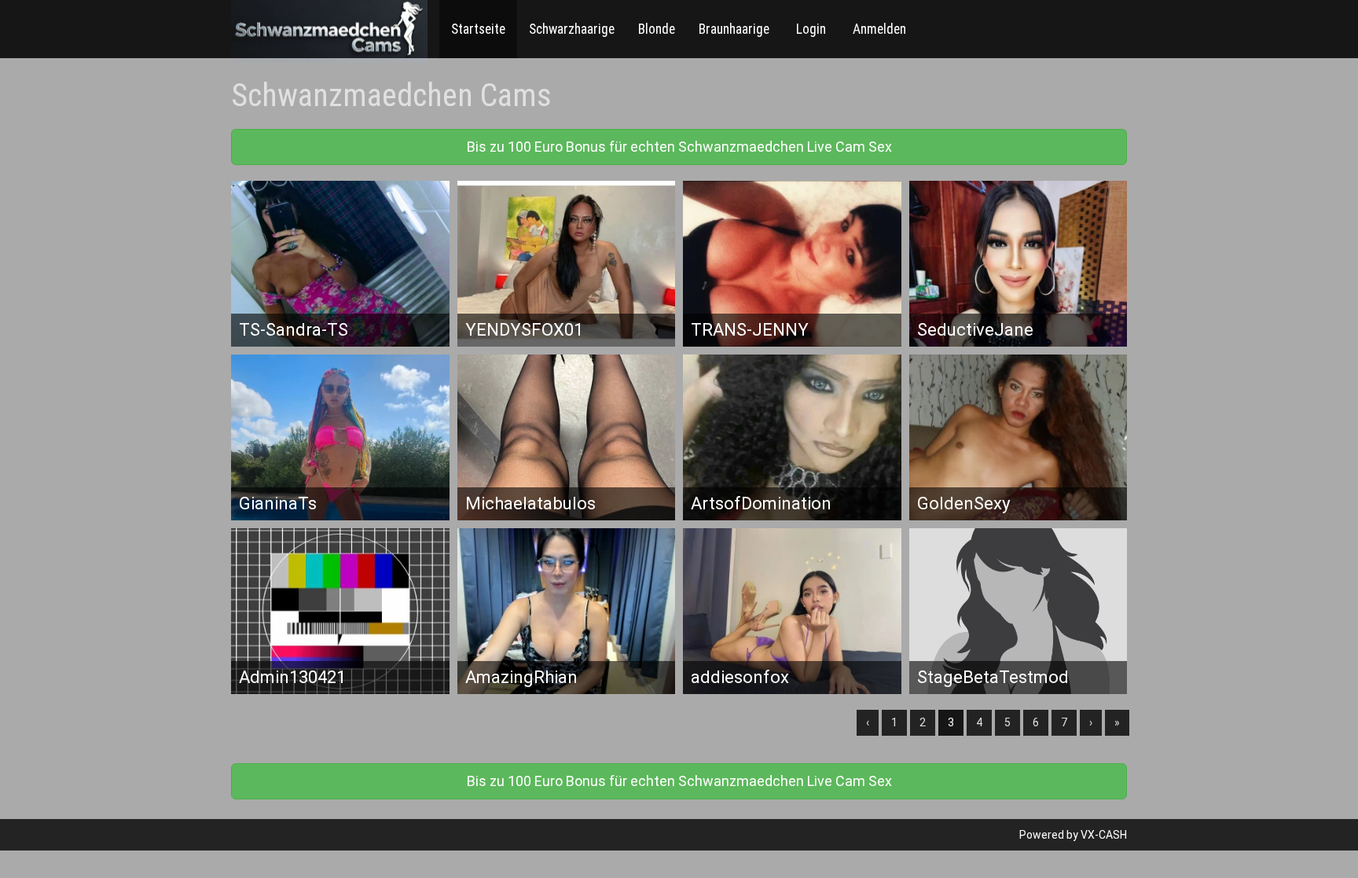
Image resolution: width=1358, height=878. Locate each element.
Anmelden (878, 29)
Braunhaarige (734, 29)
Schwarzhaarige (572, 29)
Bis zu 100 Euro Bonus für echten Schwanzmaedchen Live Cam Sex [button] (679, 146)
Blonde (656, 29)
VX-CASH (1104, 834)
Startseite (478, 29)
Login (809, 29)
